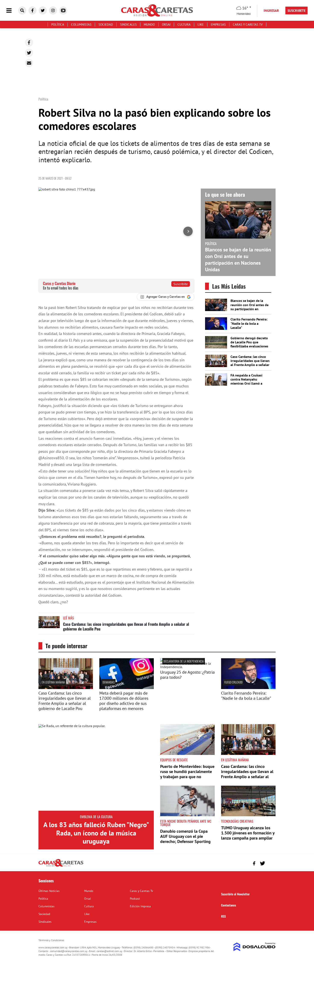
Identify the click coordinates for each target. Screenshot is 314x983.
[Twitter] (29, 53)
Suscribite (180, 284)
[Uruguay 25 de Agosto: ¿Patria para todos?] (187, 667)
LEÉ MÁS (68, 617)
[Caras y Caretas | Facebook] (32, 10)
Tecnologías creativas (237, 821)
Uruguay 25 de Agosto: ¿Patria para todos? (187, 674)
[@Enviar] (29, 63)
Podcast (135, 898)
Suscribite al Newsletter (235, 894)
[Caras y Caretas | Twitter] (43, 10)
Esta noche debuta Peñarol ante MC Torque (185, 823)
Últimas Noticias (49, 891)
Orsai (166, 24)
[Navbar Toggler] (12, 10)
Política (57, 24)
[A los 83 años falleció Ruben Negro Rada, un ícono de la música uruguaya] (96, 767)
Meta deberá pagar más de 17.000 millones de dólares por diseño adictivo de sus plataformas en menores (123, 700)
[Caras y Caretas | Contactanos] (270, 862)
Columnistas (81, 24)
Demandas (108, 682)
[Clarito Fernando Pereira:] (248, 688)
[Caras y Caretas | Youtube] (63, 10)
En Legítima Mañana (53, 682)
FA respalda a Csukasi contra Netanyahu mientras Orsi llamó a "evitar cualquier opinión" (249, 381)
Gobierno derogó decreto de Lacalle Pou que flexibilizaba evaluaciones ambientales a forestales (249, 344)
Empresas (218, 24)
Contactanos (228, 905)
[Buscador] (22, 10)
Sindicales (128, 24)
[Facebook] (29, 42)
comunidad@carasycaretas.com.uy (68, 951)
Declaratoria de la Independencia (183, 661)
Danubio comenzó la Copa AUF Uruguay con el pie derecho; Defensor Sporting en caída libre (185, 838)
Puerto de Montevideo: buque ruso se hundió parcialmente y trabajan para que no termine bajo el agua (187, 774)
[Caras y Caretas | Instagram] (53, 10)
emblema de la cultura (96, 816)
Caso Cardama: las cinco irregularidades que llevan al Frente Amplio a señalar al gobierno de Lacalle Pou (126, 626)
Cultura (184, 24)
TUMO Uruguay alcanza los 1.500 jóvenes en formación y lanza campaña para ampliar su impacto (247, 835)
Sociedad (105, 24)
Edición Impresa (140, 906)
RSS (223, 916)
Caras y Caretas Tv (248, 24)
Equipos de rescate (174, 759)
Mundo (149, 24)
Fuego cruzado (233, 682)
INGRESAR (271, 10)
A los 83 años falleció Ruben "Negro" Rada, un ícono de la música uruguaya (96, 833)
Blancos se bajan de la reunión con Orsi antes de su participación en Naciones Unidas (238, 259)
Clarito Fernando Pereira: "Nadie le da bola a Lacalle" (248, 323)
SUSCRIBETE (296, 10)
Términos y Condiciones (51, 940)
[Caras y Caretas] (60, 866)
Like (201, 24)
